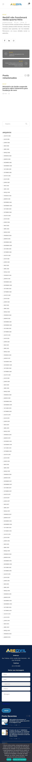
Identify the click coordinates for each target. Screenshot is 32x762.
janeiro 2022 (7, 318)
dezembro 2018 (8, 441)
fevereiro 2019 (7, 434)
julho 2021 (6, 338)
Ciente (9, 759)
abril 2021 (6, 348)
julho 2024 (6, 218)
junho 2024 (7, 222)
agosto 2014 (7, 613)
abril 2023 (6, 268)
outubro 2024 (7, 209)
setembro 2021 (7, 331)
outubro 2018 (7, 448)
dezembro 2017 (8, 481)
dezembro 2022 (8, 282)
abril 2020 (6, 388)
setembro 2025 (7, 172)
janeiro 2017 (7, 517)
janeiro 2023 (7, 278)
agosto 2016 (7, 534)
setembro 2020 (7, 371)
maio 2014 (6, 623)
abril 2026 (6, 149)
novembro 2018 (8, 444)
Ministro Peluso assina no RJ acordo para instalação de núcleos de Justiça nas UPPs (14, 64)
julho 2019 (6, 418)
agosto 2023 (7, 255)
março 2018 (7, 471)
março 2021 (7, 351)
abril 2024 (6, 228)
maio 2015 (6, 584)
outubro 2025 (7, 169)
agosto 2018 (7, 454)
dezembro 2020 (8, 361)
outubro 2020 (7, 368)
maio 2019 (6, 424)
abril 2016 (6, 547)
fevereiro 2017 (7, 514)
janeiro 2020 (7, 398)
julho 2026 (6, 139)
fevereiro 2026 (7, 155)
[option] (16, 87)
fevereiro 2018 (7, 474)
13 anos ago (9, 22)
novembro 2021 (8, 325)
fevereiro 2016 (7, 554)
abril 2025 (6, 189)
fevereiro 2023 (7, 275)
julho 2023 (6, 258)
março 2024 (7, 232)
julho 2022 (6, 298)
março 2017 (7, 511)
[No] (30, 752)
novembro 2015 (8, 564)
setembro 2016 (7, 531)
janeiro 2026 (7, 159)
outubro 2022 (7, 288)
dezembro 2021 (8, 321)
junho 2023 (7, 262)
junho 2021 (7, 341)
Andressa (5, 22)
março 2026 (7, 152)
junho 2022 (7, 302)
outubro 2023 (7, 248)
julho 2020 (6, 378)
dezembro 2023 (8, 242)
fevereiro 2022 (7, 315)
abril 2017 (6, 507)
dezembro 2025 (8, 162)
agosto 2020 (7, 375)
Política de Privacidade (19, 759)
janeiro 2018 (7, 477)
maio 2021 (6, 345)
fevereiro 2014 (7, 633)
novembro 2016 (8, 524)
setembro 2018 (7, 451)
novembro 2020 (8, 365)
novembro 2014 (8, 604)
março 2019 (7, 431)
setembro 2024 (7, 212)
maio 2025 (6, 185)
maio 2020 (6, 384)
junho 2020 (7, 381)
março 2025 (7, 192)
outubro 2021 (7, 328)
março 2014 (7, 630)
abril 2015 (6, 587)
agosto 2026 (7, 135)
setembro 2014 (7, 610)
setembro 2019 (7, 411)
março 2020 (7, 391)
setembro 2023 (7, 252)
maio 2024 (6, 225)
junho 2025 (7, 182)
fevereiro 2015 (7, 594)
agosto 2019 (7, 414)
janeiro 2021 (7, 358)
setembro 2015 (7, 570)
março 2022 (7, 311)
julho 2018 (6, 457)
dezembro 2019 (8, 401)
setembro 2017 (7, 491)
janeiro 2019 (7, 438)
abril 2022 (6, 308)
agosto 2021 (7, 335)
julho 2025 (6, 179)
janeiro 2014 (7, 637)
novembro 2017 (8, 484)
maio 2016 (6, 544)
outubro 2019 (7, 408)
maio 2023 (6, 265)
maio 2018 (6, 464)
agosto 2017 (7, 494)
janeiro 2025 (7, 199)
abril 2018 (6, 467)
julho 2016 (6, 537)
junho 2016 (7, 540)
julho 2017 (6, 497)
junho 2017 (7, 501)
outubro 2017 (7, 487)
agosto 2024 (7, 215)
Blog (4, 14)
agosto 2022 (7, 295)
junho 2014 (7, 620)
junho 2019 (7, 421)
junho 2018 (7, 461)
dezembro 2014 (8, 600)
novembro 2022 (8, 285)
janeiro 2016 (7, 557)
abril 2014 (6, 627)
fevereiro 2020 (7, 394)
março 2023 (7, 272)
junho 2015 (7, 580)
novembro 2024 (8, 205)
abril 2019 (6, 428)
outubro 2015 (7, 567)
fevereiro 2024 (7, 235)
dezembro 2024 (8, 202)
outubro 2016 (7, 527)
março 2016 (7, 550)
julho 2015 (6, 577)
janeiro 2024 (7, 238)
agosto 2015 (7, 574)
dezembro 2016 (8, 521)
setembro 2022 (7, 291)
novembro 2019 (8, 404)
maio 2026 (6, 145)
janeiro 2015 (7, 597)
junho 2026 (7, 142)
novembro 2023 (8, 245)
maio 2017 (6, 504)
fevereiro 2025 (7, 195)
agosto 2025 (7, 175)
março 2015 (7, 590)
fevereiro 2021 (7, 355)
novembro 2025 (8, 165)
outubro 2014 (7, 607)
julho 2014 (6, 617)
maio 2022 (6, 305)
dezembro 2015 (8, 560)
